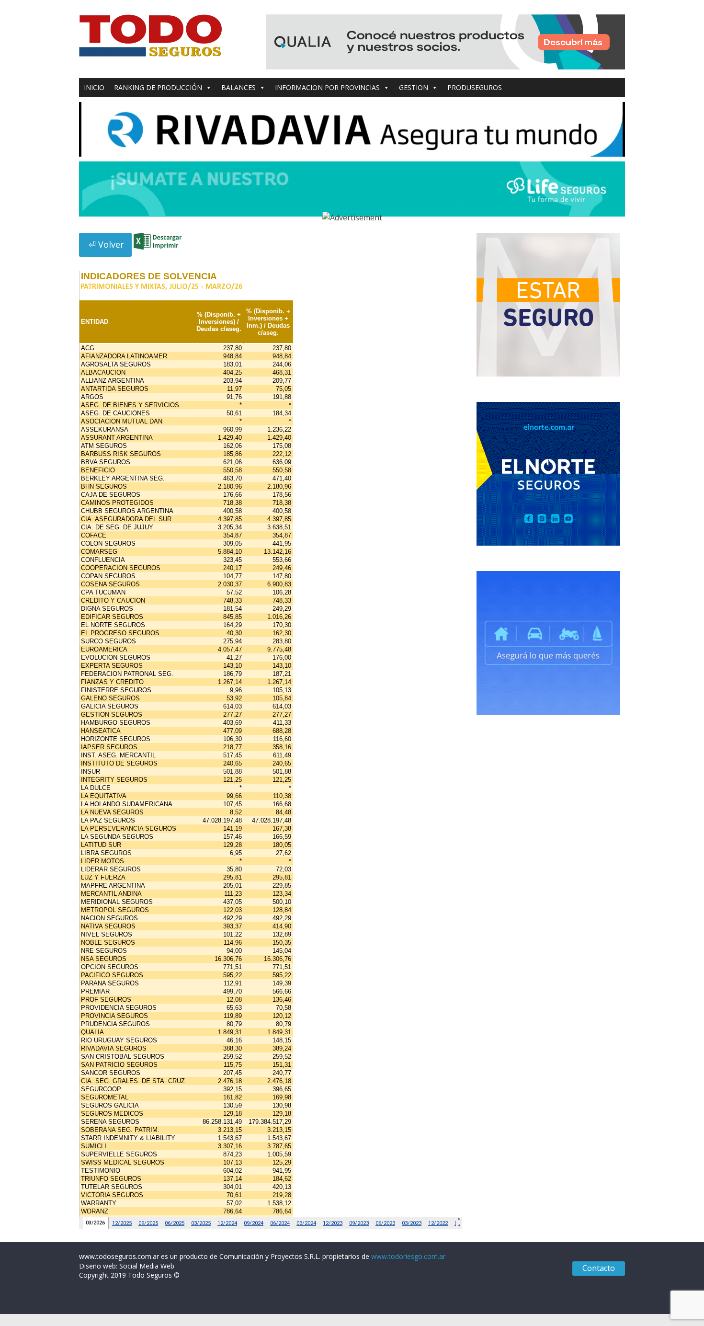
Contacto (598, 1268)
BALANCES (238, 87)
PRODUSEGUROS (474, 87)
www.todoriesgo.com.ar (408, 1256)
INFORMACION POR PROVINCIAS (327, 87)
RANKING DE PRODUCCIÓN (158, 87)
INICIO (94, 87)
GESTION (413, 87)
